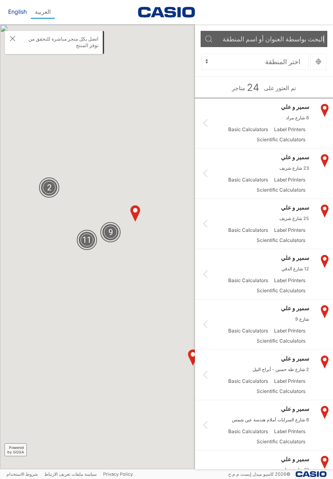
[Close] (12, 38)
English (17, 11)
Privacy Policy (118, 474)
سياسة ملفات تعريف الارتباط (70, 474)
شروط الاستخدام (22, 474)
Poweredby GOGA (15, 449)
